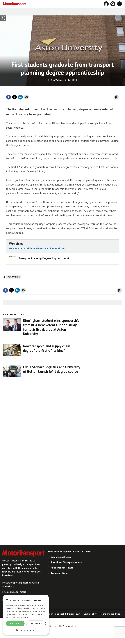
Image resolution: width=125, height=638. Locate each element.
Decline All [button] (36, 623)
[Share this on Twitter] (14, 97)
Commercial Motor (61, 556)
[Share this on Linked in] (20, 97)
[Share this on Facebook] (8, 97)
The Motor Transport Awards (66, 562)
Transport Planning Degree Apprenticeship (44, 258)
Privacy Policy (73, 613)
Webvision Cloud (69, 626)
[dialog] (26, 615)
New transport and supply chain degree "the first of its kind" (46, 348)
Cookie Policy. (22, 617)
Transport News (59, 572)
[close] (118, 91)
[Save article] (116, 97)
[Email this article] (26, 97)
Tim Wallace (57, 80)
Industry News (13, 276)
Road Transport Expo (62, 567)
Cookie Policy (90, 613)
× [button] (45, 598)
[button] (26, 630)
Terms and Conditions (110, 613)
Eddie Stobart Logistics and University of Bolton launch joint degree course (51, 369)
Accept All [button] (15, 623)
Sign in (80, 91)
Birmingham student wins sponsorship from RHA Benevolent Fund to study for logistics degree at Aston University (51, 327)
